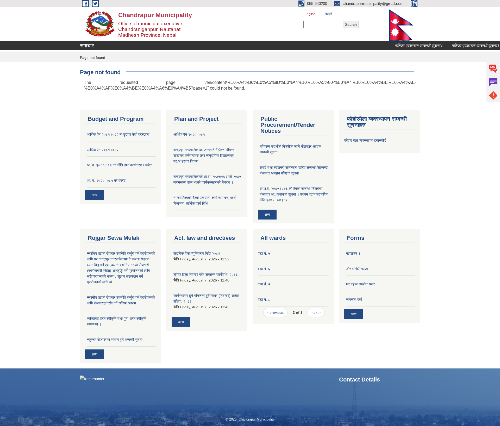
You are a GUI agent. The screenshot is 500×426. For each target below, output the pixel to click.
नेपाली (328, 14)
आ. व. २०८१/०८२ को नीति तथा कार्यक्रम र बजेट (119, 165)
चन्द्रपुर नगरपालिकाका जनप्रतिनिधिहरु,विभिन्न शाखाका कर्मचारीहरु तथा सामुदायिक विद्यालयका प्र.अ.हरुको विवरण (203, 155)
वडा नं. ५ (264, 253)
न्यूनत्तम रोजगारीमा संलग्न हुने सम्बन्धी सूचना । (116, 339)
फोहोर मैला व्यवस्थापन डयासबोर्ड (365, 140)
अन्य (94, 195)
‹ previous (275, 312)
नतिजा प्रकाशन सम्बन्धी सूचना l (413, 45)
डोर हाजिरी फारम (357, 269)
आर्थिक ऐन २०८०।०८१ (189, 134)
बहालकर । (353, 253)
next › (316, 312)
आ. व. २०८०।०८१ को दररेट (106, 180)
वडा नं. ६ (264, 269)
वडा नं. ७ (264, 284)
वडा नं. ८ (264, 299)
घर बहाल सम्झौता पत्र (360, 284)
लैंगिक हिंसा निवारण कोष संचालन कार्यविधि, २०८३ (205, 274)
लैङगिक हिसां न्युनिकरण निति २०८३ (196, 253)
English (310, 14)
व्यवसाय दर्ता (354, 299)
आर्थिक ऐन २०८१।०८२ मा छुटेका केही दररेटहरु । (120, 134)
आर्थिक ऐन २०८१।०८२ (102, 150)
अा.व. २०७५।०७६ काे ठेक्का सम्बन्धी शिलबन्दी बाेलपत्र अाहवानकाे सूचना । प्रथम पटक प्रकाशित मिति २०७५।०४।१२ (294, 194)
